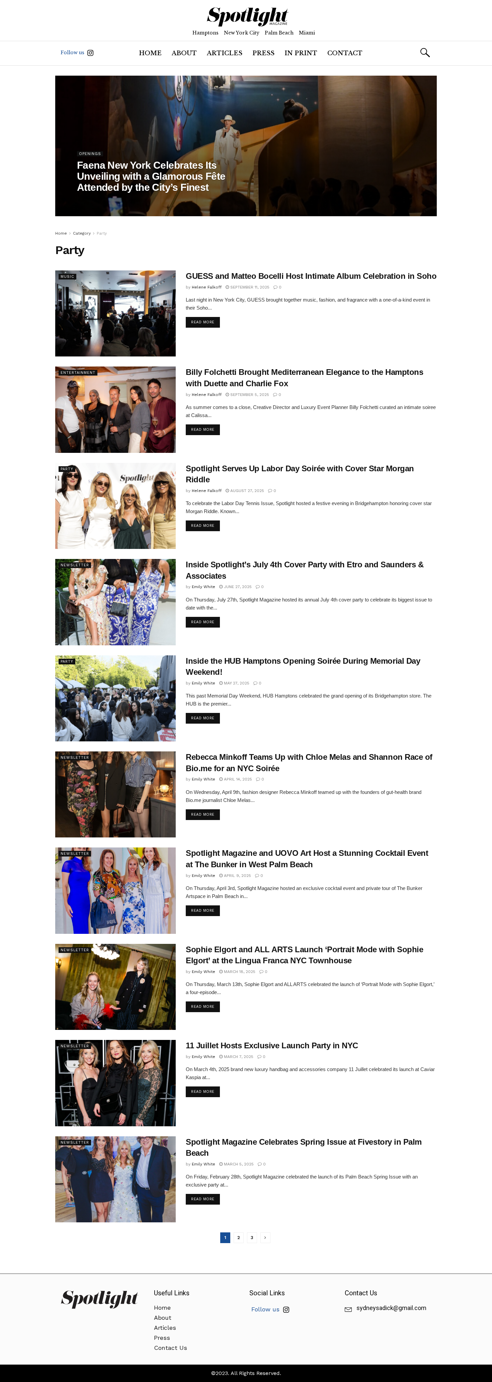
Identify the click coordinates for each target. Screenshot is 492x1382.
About (184, 53)
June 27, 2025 (237, 586)
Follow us (73, 53)
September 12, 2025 (141, 200)
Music (67, 276)
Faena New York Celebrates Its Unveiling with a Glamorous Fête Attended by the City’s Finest (151, 176)
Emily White (203, 586)
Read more (203, 322)
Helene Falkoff (98, 200)
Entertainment (78, 373)
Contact (344, 53)
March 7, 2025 (238, 1056)
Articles (224, 53)
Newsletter (75, 565)
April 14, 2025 (237, 779)
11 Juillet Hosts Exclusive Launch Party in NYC (272, 1045)
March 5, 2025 (238, 1164)
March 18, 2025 (239, 971)
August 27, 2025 (246, 490)
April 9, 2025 (237, 875)
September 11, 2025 (249, 287)
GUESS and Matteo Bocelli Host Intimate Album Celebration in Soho (311, 275)
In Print (300, 53)
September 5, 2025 (249, 394)
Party (102, 233)
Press (263, 53)
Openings (90, 154)
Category (82, 233)
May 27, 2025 (236, 683)
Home (150, 53)
